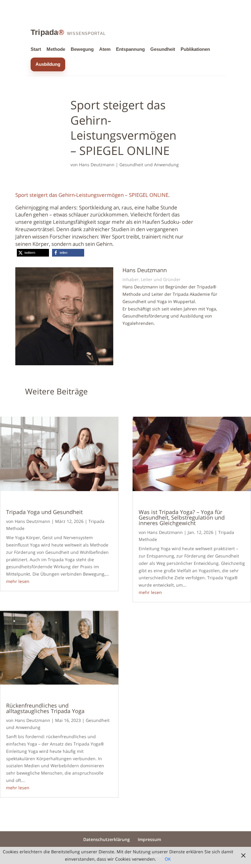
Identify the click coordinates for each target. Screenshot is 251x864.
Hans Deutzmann (96, 164)
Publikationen (195, 49)
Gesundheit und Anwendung (149, 164)
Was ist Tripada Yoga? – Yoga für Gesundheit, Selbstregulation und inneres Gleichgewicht (182, 517)
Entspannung (130, 49)
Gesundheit (162, 49)
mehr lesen (17, 581)
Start (36, 49)
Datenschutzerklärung (106, 839)
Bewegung (82, 49)
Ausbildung (48, 64)
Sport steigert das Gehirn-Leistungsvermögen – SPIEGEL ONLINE (91, 194)
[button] (33, 253)
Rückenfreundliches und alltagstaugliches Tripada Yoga (45, 708)
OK (168, 859)
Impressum (149, 839)
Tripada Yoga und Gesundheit (44, 512)
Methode (56, 49)
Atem (105, 49)
